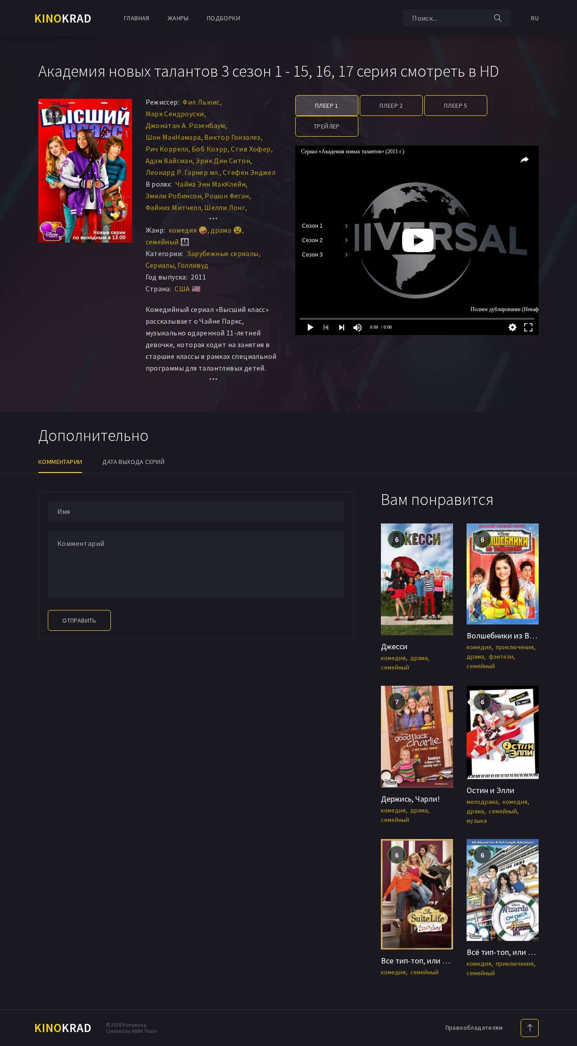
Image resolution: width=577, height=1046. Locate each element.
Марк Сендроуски (175, 113)
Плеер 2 (391, 105)
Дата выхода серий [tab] (133, 462)
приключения (515, 647)
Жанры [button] (178, 18)
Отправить (79, 620)
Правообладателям (474, 1027)
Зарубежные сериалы (223, 253)
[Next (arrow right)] (561, 523)
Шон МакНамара (173, 137)
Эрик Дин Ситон (223, 160)
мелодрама (482, 802)
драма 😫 (226, 229)
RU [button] (535, 18)
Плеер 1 (327, 105)
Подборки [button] (223, 18)
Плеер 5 (455, 105)
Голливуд (193, 265)
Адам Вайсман (169, 160)
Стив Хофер (251, 148)
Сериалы (160, 265)
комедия (393, 658)
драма (419, 658)
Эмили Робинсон (174, 195)
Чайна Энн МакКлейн (210, 183)
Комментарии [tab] (60, 462)
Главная (137, 18)
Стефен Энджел (249, 172)
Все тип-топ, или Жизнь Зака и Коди (446, 960)
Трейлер (327, 126)
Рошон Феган (227, 195)
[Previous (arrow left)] (16, 523)
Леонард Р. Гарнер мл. (183, 172)
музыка (477, 821)
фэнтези (501, 656)
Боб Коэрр (210, 148)
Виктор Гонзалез (232, 137)
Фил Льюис (201, 101)
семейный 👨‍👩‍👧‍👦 (168, 241)
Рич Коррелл (167, 148)
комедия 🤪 (188, 229)
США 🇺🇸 (187, 288)
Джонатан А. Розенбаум (185, 125)
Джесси (394, 646)
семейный (395, 667)
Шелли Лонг (224, 207)
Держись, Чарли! (410, 799)
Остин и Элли (490, 790)
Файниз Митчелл (173, 207)
